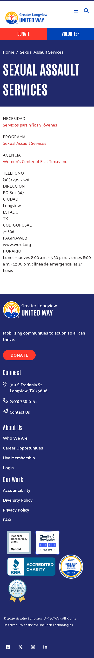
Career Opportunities (23, 447)
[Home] (47, 0)
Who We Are (15, 438)
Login (8, 467)
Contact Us (20, 412)
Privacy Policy (16, 509)
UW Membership (19, 457)
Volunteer (71, 33)
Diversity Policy (18, 500)
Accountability (16, 490)
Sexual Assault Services (24, 143)
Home (8, 52)
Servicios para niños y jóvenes (30, 125)
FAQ (7, 519)
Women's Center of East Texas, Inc (35, 161)
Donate (23, 33)
